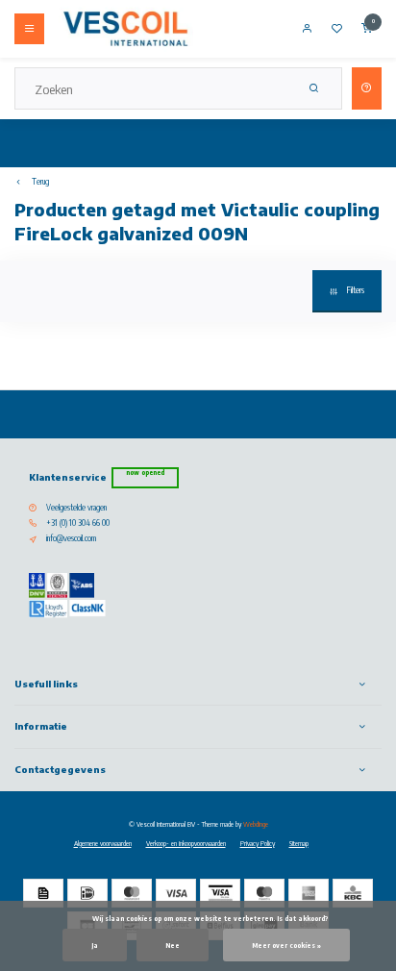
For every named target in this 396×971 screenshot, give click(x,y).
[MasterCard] (131, 893)
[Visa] (176, 893)
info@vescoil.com (71, 538)
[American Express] (308, 893)
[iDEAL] (87, 893)
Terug (40, 182)
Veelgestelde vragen (76, 507)
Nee (172, 945)
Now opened (145, 472)
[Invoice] (43, 893)
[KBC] (353, 893)
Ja (94, 945)
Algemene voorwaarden (103, 843)
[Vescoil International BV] (126, 29)
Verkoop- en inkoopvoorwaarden (186, 843)
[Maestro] (264, 893)
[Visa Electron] (220, 893)
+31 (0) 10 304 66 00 (78, 523)
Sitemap (299, 843)
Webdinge (255, 824)
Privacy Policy (257, 843)
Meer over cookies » (286, 945)
